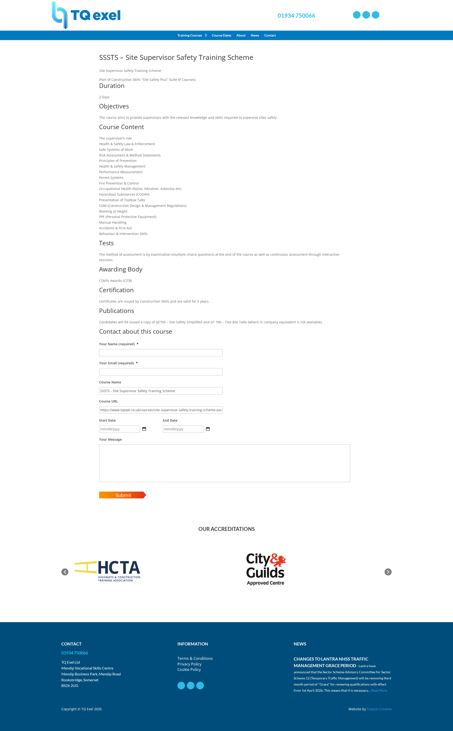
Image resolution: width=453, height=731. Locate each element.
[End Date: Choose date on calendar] (208, 429)
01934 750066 (296, 15)
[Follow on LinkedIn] (375, 15)
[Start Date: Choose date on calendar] (144, 429)
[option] (108, 569)
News (255, 35)
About (241, 35)
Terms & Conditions (195, 658)
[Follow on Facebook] (366, 15)
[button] (64, 571)
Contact (270, 35)
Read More (379, 690)
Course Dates (221, 35)
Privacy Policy (189, 664)
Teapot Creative (379, 709)
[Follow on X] (357, 15)
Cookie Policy (189, 669)
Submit (123, 495)
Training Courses (189, 35)
